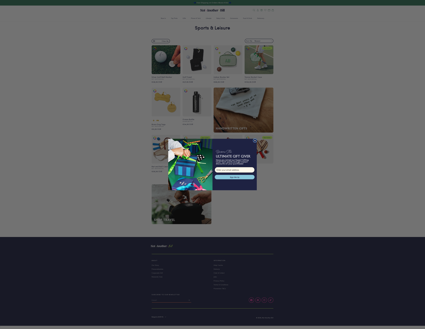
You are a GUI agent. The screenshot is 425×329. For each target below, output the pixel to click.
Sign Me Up (234, 177)
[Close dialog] (255, 140)
